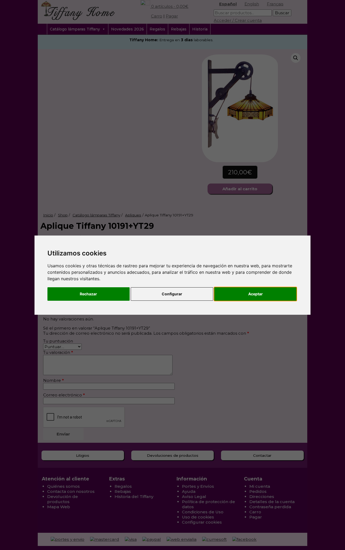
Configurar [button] (172, 294)
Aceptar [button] (255, 294)
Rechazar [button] (88, 294)
